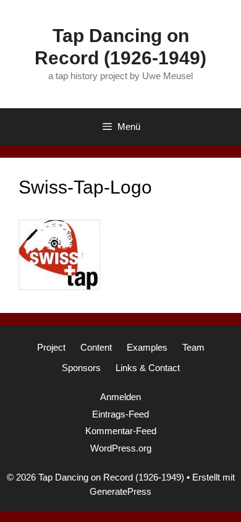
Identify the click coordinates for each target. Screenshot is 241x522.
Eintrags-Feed (120, 414)
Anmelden (120, 397)
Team (193, 347)
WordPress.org (120, 448)
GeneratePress (120, 491)
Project (51, 347)
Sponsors (81, 367)
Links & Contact (148, 367)
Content (96, 347)
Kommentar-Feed (120, 431)
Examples (147, 347)
